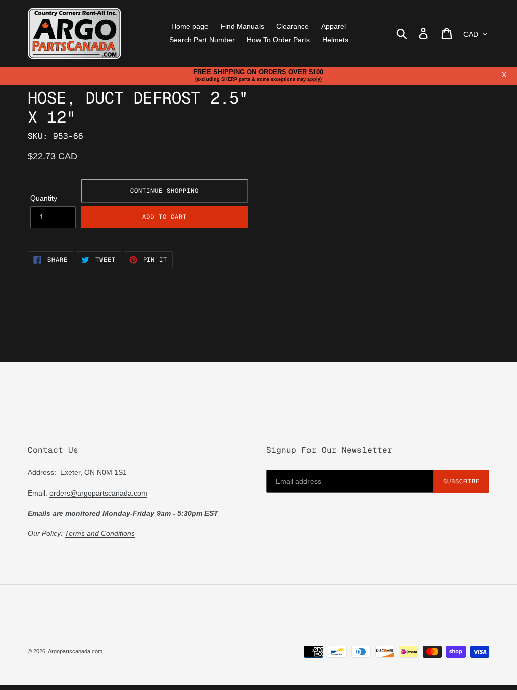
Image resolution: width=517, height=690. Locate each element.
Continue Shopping (164, 191)
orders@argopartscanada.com (98, 493)
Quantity (43, 198)
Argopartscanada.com (75, 651)
